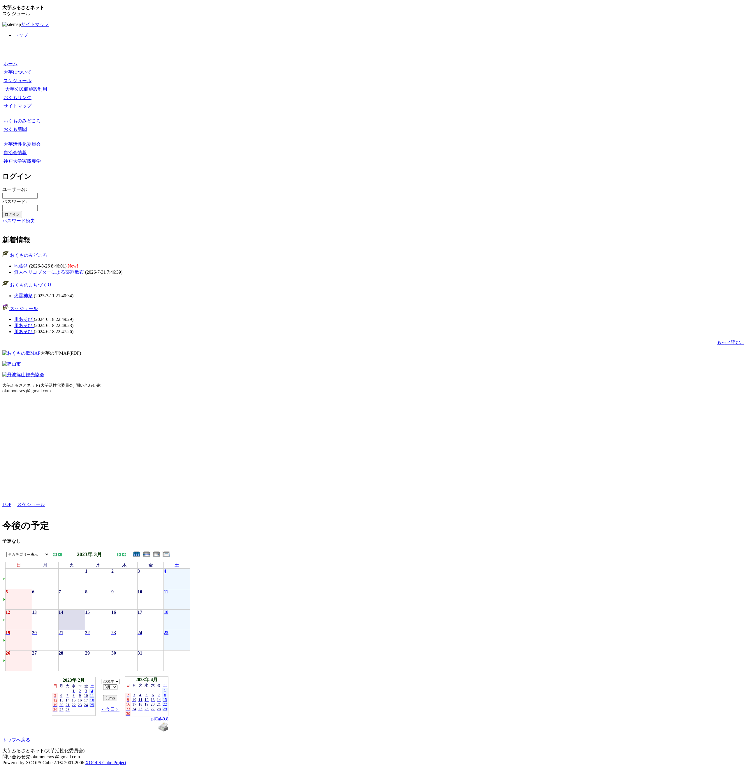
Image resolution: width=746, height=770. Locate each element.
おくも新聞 (15, 129)
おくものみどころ (22, 120)
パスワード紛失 (18, 220)
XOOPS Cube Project (105, 762)
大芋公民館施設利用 (26, 89)
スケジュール (17, 80)
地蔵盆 (21, 265)
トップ (21, 35)
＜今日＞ (110, 709)
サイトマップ (35, 24)
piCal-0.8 (159, 718)
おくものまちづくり (30, 284)
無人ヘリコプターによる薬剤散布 (49, 272)
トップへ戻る (16, 739)
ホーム (10, 63)
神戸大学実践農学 (22, 161)
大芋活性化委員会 (22, 144)
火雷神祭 (23, 295)
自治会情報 (15, 152)
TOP (6, 504)
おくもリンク (17, 97)
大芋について (17, 72)
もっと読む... (730, 342)
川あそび (24, 319)
